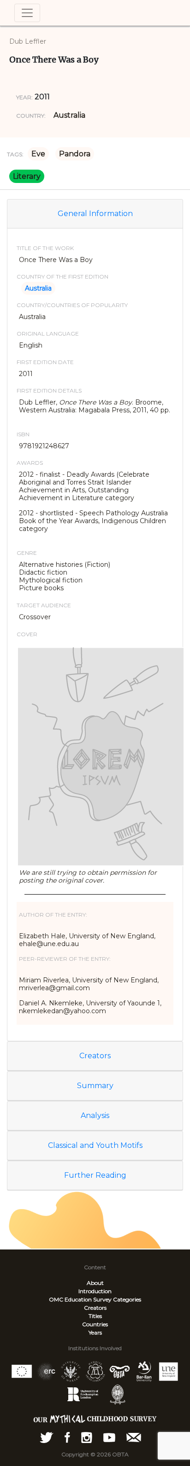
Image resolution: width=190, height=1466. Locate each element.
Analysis (95, 1115)
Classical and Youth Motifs (95, 1145)
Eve (38, 153)
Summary (95, 1085)
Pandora (74, 153)
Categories (127, 1299)
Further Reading (95, 1175)
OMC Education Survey (80, 1299)
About (95, 1282)
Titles (95, 1315)
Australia (69, 115)
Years (95, 1332)
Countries (95, 1324)
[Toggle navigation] (27, 13)
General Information (95, 213)
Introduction (95, 1291)
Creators (95, 1055)
